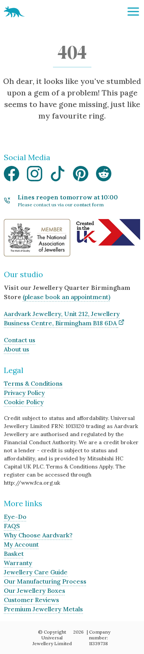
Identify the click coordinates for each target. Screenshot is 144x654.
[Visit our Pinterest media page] (80, 176)
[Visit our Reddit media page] (103, 176)
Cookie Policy (24, 402)
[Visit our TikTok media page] (57, 176)
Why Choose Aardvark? (38, 535)
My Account (21, 544)
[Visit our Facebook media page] (11, 176)
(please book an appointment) (66, 297)
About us (16, 349)
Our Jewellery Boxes (34, 590)
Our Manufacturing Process (45, 581)
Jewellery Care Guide (36, 572)
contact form (89, 204)
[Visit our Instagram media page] (34, 176)
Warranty (18, 563)
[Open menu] (133, 11)
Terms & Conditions (33, 383)
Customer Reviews (31, 600)
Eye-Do (15, 516)
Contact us (19, 340)
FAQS (12, 526)
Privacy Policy (24, 392)
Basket (14, 553)
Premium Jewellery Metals (43, 609)
